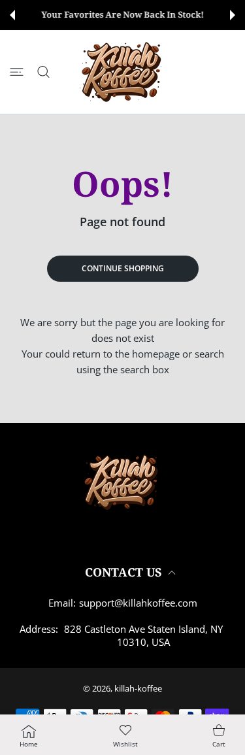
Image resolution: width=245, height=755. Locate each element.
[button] (12, 15)
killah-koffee (138, 688)
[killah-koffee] (123, 72)
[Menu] (16, 72)
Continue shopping (123, 268)
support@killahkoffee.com (138, 602)
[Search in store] (43, 72)
